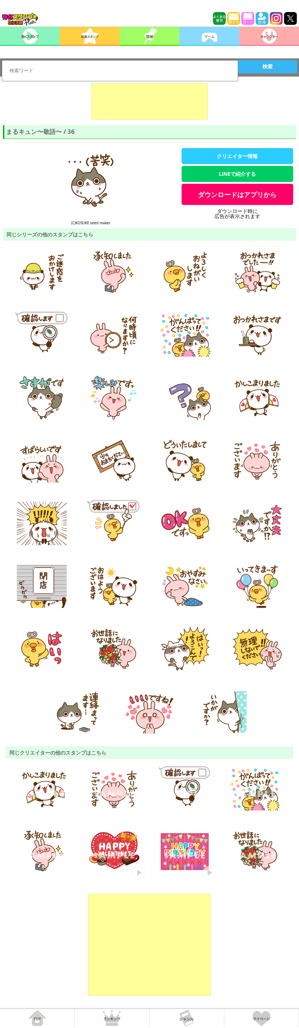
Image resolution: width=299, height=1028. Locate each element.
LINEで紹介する (237, 173)
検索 (268, 66)
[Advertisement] (149, 101)
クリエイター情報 (237, 155)
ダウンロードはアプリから (237, 194)
